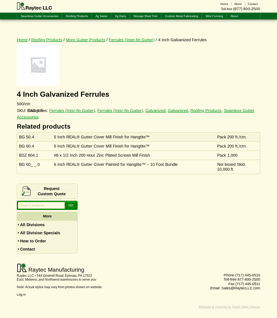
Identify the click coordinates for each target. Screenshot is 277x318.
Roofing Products (46, 40)
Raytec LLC (34, 6)
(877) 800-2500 (246, 9)
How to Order (33, 241)
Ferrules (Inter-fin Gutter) (132, 40)
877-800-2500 (248, 279)
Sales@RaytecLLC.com (240, 288)
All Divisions (32, 224)
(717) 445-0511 (247, 284)
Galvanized (155, 110)
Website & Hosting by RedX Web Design (229, 307)
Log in (21, 294)
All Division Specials (40, 233)
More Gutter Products (85, 40)
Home (22, 40)
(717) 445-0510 (247, 275)
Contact (27, 249)
